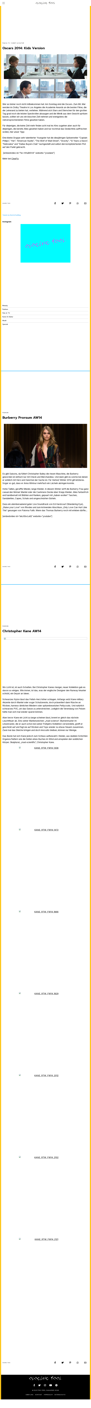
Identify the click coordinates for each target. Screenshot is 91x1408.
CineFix (15, 158)
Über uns (29, 1394)
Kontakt (38, 1394)
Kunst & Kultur (17, 43)
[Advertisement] (45, 22)
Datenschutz (59, 1394)
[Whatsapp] (77, 203)
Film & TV (6, 43)
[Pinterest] (70, 203)
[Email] (85, 203)
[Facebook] (55, 203)
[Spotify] (56, 1385)
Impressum (48, 1394)
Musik (4, 320)
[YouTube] (50, 1385)
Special (5, 324)
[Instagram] (44, 1385)
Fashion (5, 309)
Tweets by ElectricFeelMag (11, 215)
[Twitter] (62, 203)
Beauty (5, 305)
